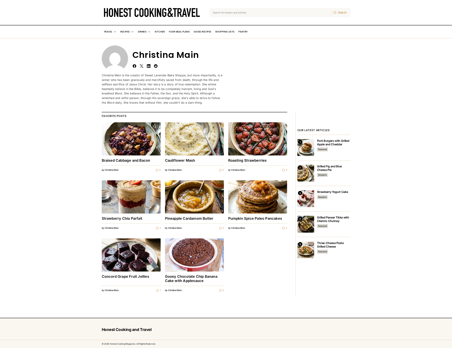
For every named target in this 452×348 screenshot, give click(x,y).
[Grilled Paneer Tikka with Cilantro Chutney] (305, 224)
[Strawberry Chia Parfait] (131, 196)
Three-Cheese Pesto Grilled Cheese (330, 244)
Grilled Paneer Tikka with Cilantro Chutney (333, 219)
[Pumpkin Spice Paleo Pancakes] (257, 196)
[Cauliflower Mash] (194, 138)
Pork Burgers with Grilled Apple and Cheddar (333, 142)
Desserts (322, 175)
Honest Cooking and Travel (127, 329)
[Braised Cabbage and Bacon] (131, 138)
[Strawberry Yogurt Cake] (305, 198)
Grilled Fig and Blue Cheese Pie (329, 168)
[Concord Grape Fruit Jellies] (131, 255)
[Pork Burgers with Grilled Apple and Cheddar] (305, 147)
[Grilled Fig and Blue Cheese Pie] (305, 173)
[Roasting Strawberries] (257, 138)
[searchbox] (271, 12)
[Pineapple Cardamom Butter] (194, 196)
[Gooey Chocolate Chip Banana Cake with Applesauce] (194, 255)
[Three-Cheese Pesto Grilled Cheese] (305, 249)
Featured (322, 149)
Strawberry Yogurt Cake (332, 192)
